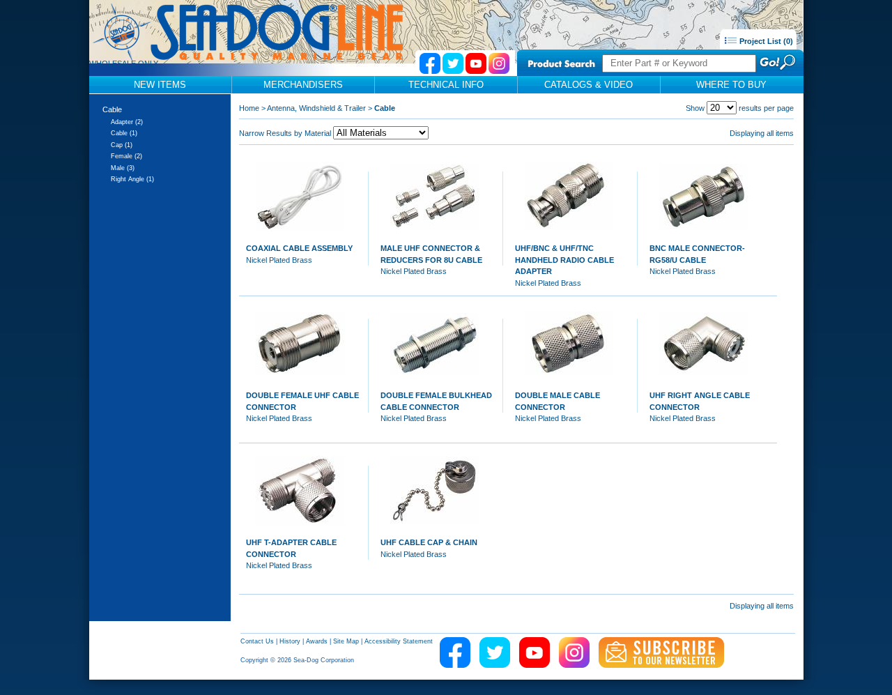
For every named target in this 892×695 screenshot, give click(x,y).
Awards (317, 641)
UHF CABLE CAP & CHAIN (428, 542)
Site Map (346, 641)
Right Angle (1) (132, 179)
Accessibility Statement (398, 641)
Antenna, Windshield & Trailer (316, 108)
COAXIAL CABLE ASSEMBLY (299, 248)
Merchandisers (303, 84)
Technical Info (446, 84)
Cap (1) (121, 145)
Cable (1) (124, 133)
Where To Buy (731, 84)
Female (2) (126, 156)
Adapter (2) (127, 122)
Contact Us (257, 641)
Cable (112, 109)
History (289, 641)
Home (249, 108)
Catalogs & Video (588, 84)
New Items (160, 84)
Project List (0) (765, 41)
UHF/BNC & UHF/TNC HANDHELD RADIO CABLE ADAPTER (564, 259)
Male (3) (122, 168)
